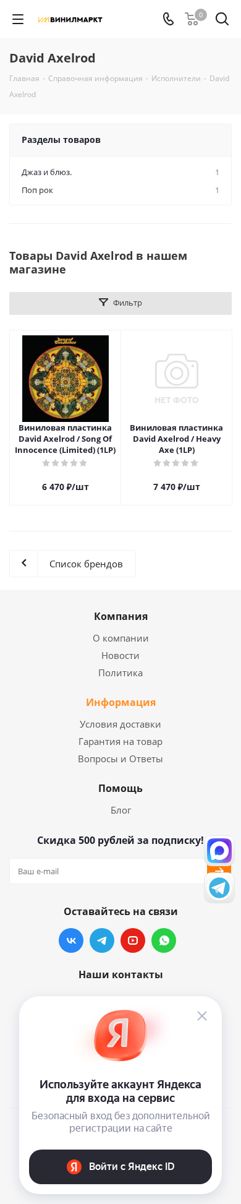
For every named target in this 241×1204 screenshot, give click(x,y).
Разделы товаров (61, 139)
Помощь (120, 788)
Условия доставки (120, 724)
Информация (121, 702)
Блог (121, 810)
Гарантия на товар (120, 741)
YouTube (132, 940)
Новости (120, 655)
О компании (121, 638)
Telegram (102, 940)
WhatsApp (163, 940)
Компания (121, 616)
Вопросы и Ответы (120, 758)
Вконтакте (71, 940)
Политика (120, 672)
